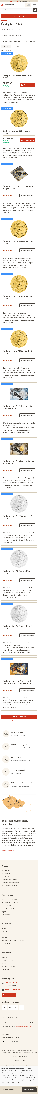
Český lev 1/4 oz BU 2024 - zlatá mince (17, 352)
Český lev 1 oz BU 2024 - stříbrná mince (17, 517)
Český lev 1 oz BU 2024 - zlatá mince (16, 132)
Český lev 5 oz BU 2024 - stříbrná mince (17, 627)
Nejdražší (32, 41)
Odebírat (30, 1022)
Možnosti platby (7, 905)
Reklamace (6, 915)
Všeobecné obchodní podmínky (13, 940)
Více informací (16, 1082)
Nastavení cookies (7, 1090)
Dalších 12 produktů (19, 717)
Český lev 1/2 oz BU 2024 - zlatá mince (17, 76)
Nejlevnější (24, 41)
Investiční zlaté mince (9, 880)
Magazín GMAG (7, 960)
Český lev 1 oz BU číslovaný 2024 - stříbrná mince (18, 407)
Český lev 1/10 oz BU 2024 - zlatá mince (18, 297)
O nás (4, 928)
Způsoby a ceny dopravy (10, 902)
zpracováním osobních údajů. (24, 1026)
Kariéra (4, 937)
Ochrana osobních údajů (19, 1056)
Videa (4, 963)
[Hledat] (35, 10)
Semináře (5, 969)
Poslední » (24, 721)
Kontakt (5, 931)
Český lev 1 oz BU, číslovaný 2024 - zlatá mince (18, 462)
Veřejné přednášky (8, 966)
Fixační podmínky (8, 908)
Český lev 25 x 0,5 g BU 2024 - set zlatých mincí (18, 187)
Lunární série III (7, 877)
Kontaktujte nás (9, 995)
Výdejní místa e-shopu (9, 899)
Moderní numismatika (9, 886)
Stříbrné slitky (6, 873)
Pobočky (5, 934)
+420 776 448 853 (13, 1)
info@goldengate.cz (12, 989)
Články (4, 957)
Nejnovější (4, 41)
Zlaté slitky (6, 870)
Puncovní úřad (7, 944)
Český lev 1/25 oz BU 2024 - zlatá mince (18, 242)
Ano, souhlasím (29, 1090)
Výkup (4, 912)
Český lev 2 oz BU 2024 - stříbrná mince (17, 572)
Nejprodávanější (14, 41)
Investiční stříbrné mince (10, 883)
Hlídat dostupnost (28, 195)
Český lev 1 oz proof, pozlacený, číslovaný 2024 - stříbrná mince (17, 682)
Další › (17, 721)
